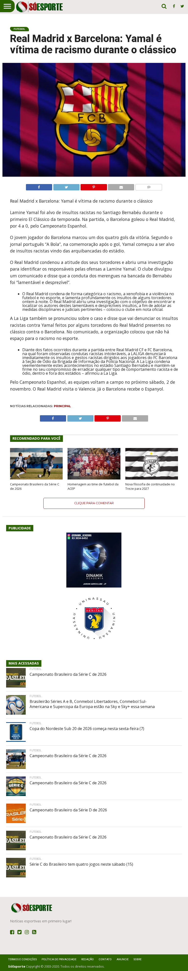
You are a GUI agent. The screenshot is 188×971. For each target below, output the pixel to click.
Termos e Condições (22, 959)
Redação (87, 959)
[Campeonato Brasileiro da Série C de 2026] (36, 478)
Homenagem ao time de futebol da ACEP (93, 486)
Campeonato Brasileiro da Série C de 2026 (34, 486)
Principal (62, 406)
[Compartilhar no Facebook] (39, 186)
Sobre (137, 959)
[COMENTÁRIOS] (148, 186)
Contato (105, 959)
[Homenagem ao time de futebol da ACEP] (94, 478)
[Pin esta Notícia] (94, 186)
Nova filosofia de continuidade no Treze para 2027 (150, 486)
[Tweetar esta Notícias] (66, 186)
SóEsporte (16, 966)
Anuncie (123, 959)
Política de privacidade (59, 959)
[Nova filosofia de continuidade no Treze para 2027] (151, 478)
